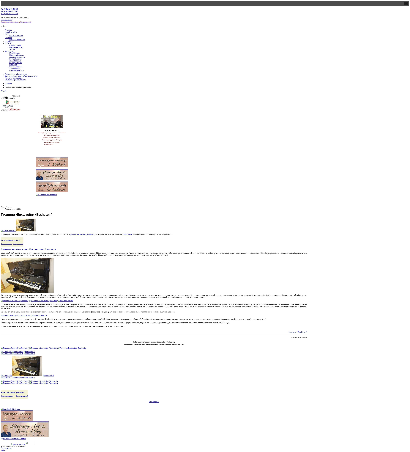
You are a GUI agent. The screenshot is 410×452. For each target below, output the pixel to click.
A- (5, 91)
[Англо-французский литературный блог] (52, 174)
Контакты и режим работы (15, 80)
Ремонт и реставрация (14, 78)
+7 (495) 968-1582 (9, 11)
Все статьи (154, 402)
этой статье (127, 234)
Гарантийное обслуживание (16, 74)
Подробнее (57, 144)
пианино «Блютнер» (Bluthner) (82, 234)
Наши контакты (52, 154)
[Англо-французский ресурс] (25, 437)
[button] (406, 3)
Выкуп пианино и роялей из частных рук (21, 76)
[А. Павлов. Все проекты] (13, 439)
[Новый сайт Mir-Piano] (10, 409)
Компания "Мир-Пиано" (297, 332)
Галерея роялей (18, 244)
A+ (2, 91)
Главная (8, 83)
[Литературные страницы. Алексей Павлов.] (17, 420)
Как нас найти (6, 20)
